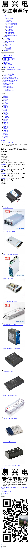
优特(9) (5, 100)
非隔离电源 (9, 27)
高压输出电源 (9, 26)
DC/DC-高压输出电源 (8, 81)
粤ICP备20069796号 (5, 487)
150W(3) (5, 113)
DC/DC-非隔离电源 (8, 83)
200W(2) (5, 126)
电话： (5, 142)
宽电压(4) (5, 107)
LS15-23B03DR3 (7, 64)
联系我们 (5, 46)
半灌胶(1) (5, 131)
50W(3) (5, 112)
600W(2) (5, 122)
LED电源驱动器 (10, 32)
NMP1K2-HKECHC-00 (9, 58)
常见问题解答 (6, 39)
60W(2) (5, 125)
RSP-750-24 (6, 66)
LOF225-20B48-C (7, 57)
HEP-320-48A (6, 63)
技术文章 (8, 44)
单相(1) (5, 133)
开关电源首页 (10, 70)
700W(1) (5, 137)
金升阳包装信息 (7, 38)
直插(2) (5, 120)
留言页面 (8, 49)
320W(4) (5, 105)
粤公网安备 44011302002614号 (18, 487)
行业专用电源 (9, 30)
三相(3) (5, 109)
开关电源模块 (9, 29)
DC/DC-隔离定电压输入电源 (10, 80)
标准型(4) (5, 102)
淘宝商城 (5, 50)
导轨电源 (8, 20)
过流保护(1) (6, 134)
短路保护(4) (6, 103)
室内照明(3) (6, 116)
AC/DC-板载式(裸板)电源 (9, 77)
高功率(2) (5, 119)
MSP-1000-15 (4, 178)
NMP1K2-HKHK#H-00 (9, 59)
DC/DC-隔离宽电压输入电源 (10, 78)
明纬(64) (5, 96)
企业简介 (8, 47)
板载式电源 (9, 21)
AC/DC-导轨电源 (7, 75)
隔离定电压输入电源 (11, 24)
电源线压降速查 (10, 41)
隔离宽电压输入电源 (11, 23)
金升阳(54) (6, 97)
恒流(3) (5, 114)
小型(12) (5, 99)
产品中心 (5, 17)
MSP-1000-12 (4, 173)
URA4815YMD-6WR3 (8, 67)
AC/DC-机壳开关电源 (8, 74)
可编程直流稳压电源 (11, 35)
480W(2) (5, 123)
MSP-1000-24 (4, 169)
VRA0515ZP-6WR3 (8, 55)
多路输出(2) (6, 117)
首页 (4, 15)
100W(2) (5, 130)
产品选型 (5, 36)
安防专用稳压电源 (11, 33)
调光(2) (5, 128)
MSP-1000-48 (4, 164)
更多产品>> (3, 468)
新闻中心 (5, 42)
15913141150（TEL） (6, 491)
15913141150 (10, 142)
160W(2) (5, 127)
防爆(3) (5, 110)
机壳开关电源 (9, 18)
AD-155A (5, 62)
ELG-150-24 (6, 61)
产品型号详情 (17, 70)
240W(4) (5, 106)
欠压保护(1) (6, 136)
